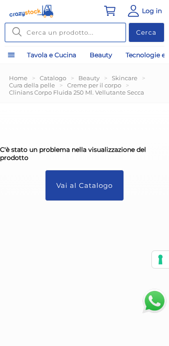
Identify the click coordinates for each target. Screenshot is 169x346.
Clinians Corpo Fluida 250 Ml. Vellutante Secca (76, 92)
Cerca (146, 32)
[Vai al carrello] (109, 11)
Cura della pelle (32, 85)
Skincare (124, 78)
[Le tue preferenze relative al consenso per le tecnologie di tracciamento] (160, 259)
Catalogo (53, 78)
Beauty (101, 55)
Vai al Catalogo (84, 185)
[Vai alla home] (31, 11)
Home (18, 78)
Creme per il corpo (94, 85)
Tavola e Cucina (51, 55)
